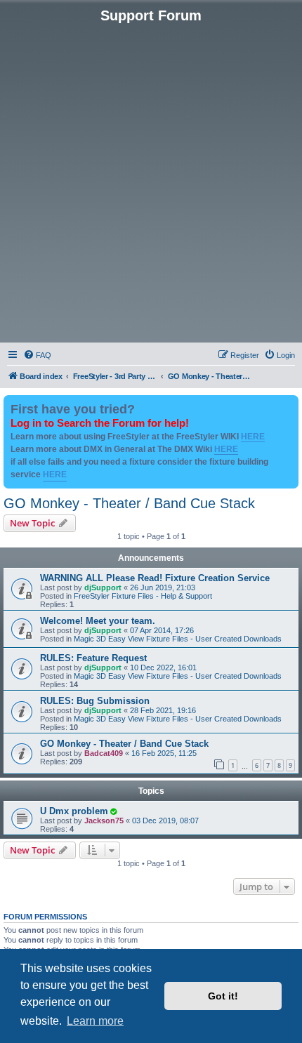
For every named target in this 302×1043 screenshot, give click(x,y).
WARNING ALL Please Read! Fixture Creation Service (155, 578)
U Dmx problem (74, 811)
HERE (253, 436)
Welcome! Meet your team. (97, 621)
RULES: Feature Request (93, 658)
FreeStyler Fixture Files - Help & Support (143, 596)
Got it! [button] (223, 996)
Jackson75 (104, 820)
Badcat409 (103, 753)
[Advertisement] (151, 182)
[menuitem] (37, 355)
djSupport (103, 587)
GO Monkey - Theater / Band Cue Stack (129, 503)
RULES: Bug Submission (95, 701)
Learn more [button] (95, 1021)
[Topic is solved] (113, 811)
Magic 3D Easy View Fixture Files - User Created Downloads (178, 639)
